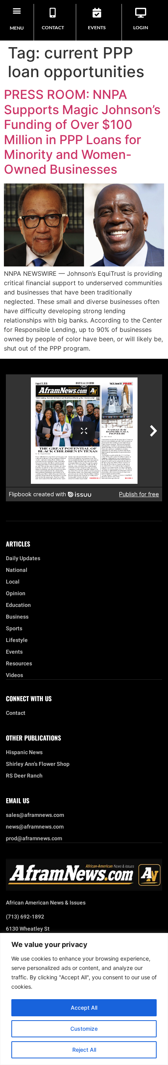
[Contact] (53, 13)
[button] (16, 10)
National (16, 570)
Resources (19, 664)
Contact (53, 27)
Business (17, 617)
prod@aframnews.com (34, 839)
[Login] (141, 13)
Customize (84, 1028)
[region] (84, 999)
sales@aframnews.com (35, 815)
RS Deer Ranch (24, 776)
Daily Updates (23, 558)
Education (18, 605)
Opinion (15, 594)
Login (140, 27)
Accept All (84, 1007)
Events (96, 27)
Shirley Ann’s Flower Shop (38, 764)
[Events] (97, 13)
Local (13, 582)
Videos (14, 675)
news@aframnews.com (35, 827)
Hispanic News (24, 752)
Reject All (84, 1049)
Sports (14, 629)
